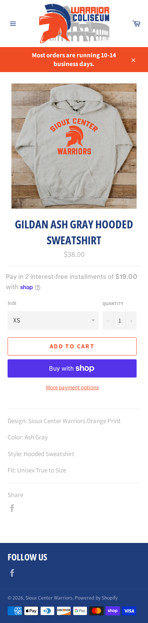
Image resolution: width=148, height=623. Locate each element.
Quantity (112, 303)
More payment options (72, 387)
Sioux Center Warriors (48, 597)
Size (12, 303)
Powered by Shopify (96, 597)
